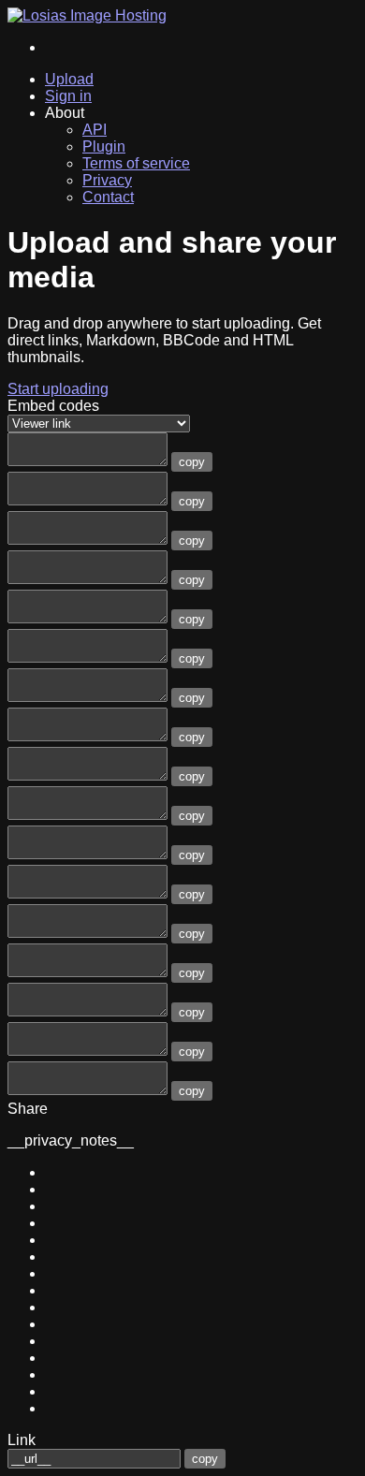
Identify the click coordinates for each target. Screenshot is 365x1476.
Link (21, 1440)
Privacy (107, 180)
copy (192, 462)
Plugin (103, 146)
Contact (108, 197)
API (94, 130)
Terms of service (136, 163)
